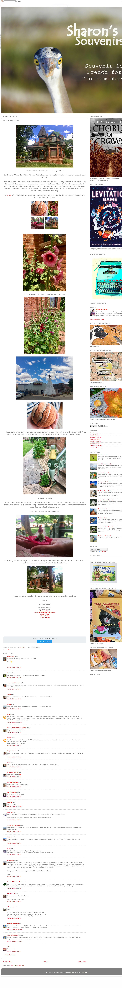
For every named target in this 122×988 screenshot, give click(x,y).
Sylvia (9, 694)
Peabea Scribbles (12, 782)
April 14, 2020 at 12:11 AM (14, 722)
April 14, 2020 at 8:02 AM (14, 745)
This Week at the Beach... (105, 536)
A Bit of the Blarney (13, 923)
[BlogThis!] (33, 647)
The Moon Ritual (102, 518)
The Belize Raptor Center (105, 491)
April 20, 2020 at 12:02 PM (14, 929)
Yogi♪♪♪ (9, 837)
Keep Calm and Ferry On (105, 464)
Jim (8, 946)
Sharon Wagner (102, 309)
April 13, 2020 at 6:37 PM (14, 699)
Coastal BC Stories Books (15, 882)
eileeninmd (10, 907)
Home (45, 962)
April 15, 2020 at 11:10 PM (14, 806)
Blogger (84, 972)
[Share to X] (35, 647)
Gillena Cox (10, 656)
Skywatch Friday (94, 439)
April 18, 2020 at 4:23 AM (14, 918)
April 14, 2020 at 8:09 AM (14, 757)
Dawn (9, 737)
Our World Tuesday (44, 609)
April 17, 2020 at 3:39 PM (14, 843)
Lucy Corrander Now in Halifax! (16, 727)
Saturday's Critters (95, 437)
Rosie (9, 704)
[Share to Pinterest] (38, 647)
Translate (103, 551)
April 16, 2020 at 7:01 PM (14, 820)
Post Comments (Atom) (17, 965)
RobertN (9, 802)
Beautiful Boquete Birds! (104, 473)
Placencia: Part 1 (102, 509)
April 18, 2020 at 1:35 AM (14, 901)
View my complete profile (97, 319)
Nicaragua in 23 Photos (104, 482)
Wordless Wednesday (96, 447)
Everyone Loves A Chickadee (106, 500)
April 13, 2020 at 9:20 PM (14, 709)
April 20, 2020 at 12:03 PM (14, 941)
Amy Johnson (11, 750)
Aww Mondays (94, 433)
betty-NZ (10, 812)
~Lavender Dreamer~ (13, 682)
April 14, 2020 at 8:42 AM (14, 767)
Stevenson (10, 860)
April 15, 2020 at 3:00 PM (14, 796)
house (9, 195)
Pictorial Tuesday (45, 617)
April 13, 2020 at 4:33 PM (14, 689)
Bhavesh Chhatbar (13, 772)
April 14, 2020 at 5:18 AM (14, 732)
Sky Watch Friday (44, 611)
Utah (9, 649)
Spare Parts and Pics (13, 825)
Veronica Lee (11, 893)
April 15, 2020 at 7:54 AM (14, 777)
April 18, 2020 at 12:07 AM (14, 888)
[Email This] (32, 647)
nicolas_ (72, 972)
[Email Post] (28, 647)
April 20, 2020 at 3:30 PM (14, 951)
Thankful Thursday (95, 441)
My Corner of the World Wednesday (44, 612)
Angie (9, 714)
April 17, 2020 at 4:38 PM (14, 855)
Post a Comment (10, 954)
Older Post (82, 962)
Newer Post (7, 962)
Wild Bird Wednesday (44, 607)
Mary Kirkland (11, 792)
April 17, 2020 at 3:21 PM (14, 831)
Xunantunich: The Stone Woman (107, 527)
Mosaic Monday (44, 614)
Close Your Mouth (103, 455)
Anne (8, 673)
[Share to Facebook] (37, 647)
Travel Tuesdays (44, 615)
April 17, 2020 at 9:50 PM (14, 876)
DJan (8, 762)
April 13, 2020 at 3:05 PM (14, 667)
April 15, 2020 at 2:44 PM (14, 787)
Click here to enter (44, 641)
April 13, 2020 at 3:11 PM (14, 677)
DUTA (9, 848)
